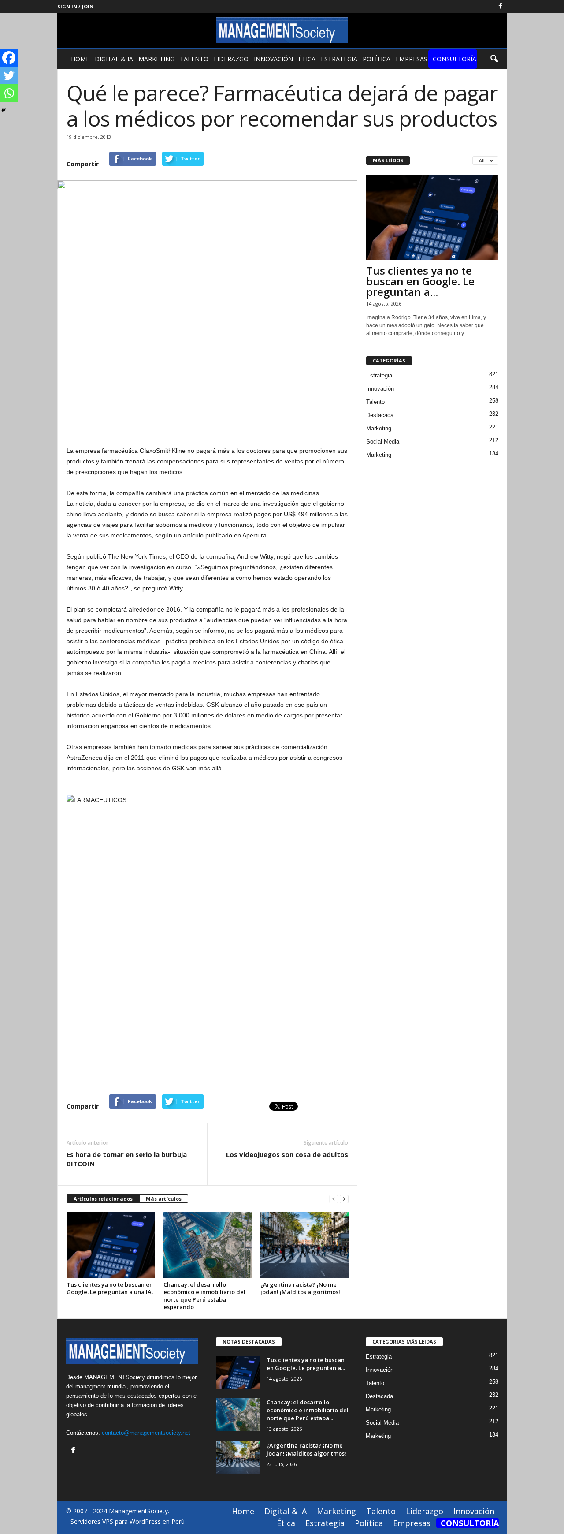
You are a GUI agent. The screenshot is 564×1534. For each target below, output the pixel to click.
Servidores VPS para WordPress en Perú (127, 1521)
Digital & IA (114, 59)
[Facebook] (500, 6)
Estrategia (339, 59)
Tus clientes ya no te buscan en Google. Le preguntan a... (420, 281)
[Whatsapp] (9, 93)
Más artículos (164, 1198)
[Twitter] (9, 75)
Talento (194, 59)
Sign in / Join (75, 6)
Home (80, 59)
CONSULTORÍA (454, 59)
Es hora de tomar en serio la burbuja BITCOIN (127, 1159)
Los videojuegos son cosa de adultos (287, 1154)
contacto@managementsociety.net (146, 1432)
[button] (494, 59)
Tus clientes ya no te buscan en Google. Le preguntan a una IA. (110, 1288)
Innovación (273, 59)
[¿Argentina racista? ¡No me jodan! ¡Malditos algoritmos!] (304, 1245)
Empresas (411, 59)
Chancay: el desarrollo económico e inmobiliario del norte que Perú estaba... (308, 1410)
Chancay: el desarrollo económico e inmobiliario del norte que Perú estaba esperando (204, 1295)
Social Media (382, 441)
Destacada (379, 415)
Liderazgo (231, 59)
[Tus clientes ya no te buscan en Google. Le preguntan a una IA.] (111, 1245)
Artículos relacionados (103, 1198)
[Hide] (3, 110)
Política (376, 59)
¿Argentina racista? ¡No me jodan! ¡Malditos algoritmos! (300, 1288)
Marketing (156, 59)
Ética (306, 59)
